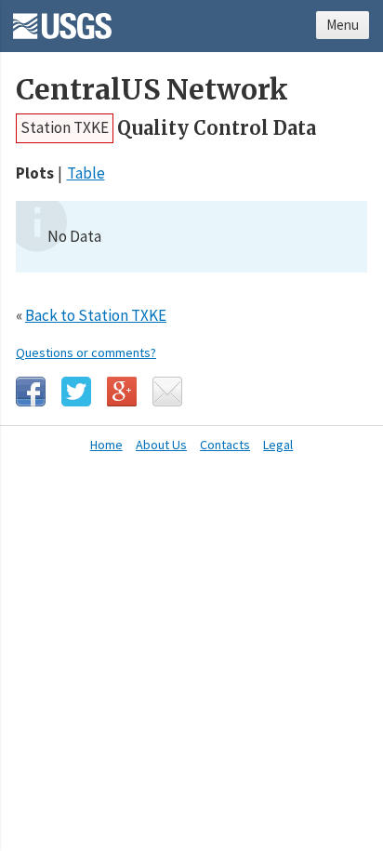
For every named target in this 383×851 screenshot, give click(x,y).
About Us (161, 444)
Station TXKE (64, 127)
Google (122, 391)
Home (106, 444)
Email (167, 391)
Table (86, 173)
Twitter (76, 391)
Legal (278, 444)
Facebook (31, 391)
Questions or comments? (86, 352)
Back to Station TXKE (95, 315)
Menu (342, 24)
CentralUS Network (152, 90)
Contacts (225, 444)
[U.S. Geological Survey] (62, 19)
